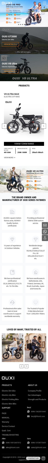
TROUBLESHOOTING (10, 435)
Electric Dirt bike (9, 391)
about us (32, 385)
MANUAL (5, 418)
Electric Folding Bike (10, 399)
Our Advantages (34, 395)
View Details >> (10, 44)
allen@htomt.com (12, 447)
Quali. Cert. (6, 430)
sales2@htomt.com (38, 447)
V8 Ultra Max (11, 94)
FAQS (4, 413)
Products (7, 385)
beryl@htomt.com (38, 416)
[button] (43, 126)
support (6, 408)
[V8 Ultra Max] (24, 120)
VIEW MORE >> (9, 158)
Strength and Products (37, 399)
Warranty (5, 422)
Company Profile (34, 391)
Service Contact (8, 426)
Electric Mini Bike (9, 404)
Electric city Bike (9, 395)
